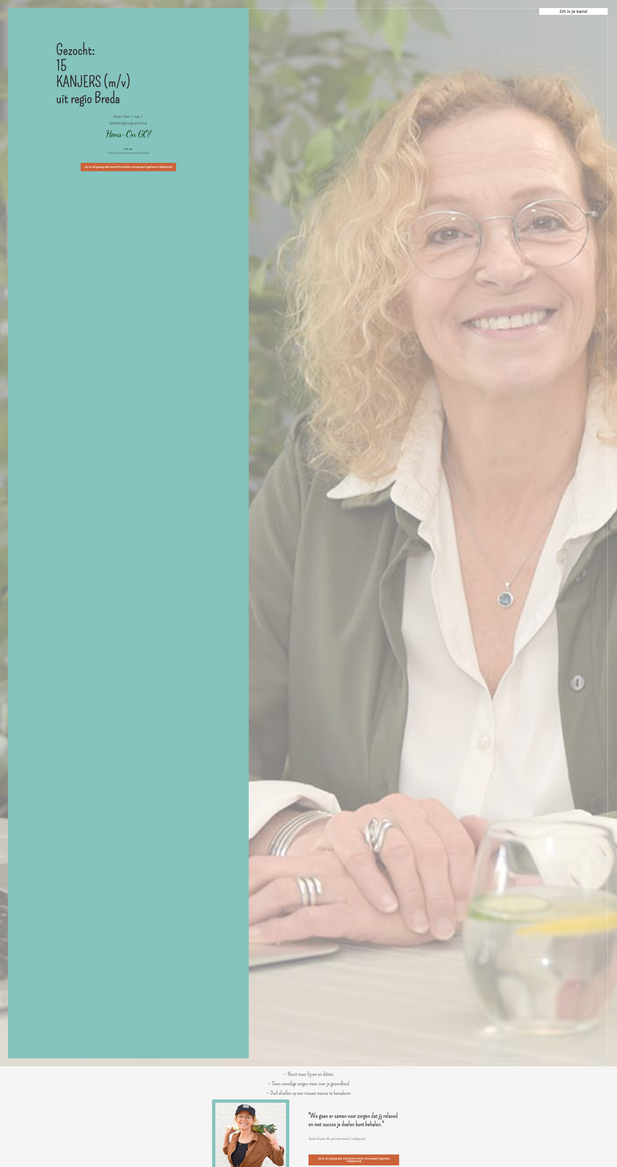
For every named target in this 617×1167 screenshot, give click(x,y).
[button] (128, 167)
